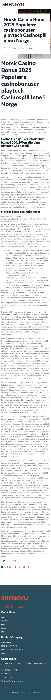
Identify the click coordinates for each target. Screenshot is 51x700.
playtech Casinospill (29, 155)
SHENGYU (13, 4)
